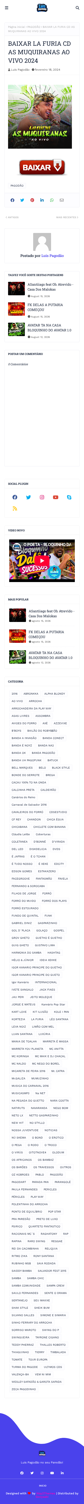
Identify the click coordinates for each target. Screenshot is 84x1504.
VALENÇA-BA (20, 1374)
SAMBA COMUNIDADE (26, 1285)
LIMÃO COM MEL (43, 1026)
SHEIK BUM (42, 1307)
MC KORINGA (20, 1056)
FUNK (48, 915)
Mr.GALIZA (18, 1078)
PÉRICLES (18, 1196)
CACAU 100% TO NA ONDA (29, 782)
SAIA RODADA (46, 1263)
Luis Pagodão (20, 69)
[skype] (69, 497)
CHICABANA (19, 826)
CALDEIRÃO (48, 789)
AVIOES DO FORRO (24, 723)
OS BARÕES (19, 1167)
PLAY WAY (37, 1196)
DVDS (56, 849)
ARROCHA (35, 701)
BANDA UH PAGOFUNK (26, 760)
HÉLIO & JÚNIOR (23, 960)
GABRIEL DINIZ (22, 923)
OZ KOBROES (20, 1174)
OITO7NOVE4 (37, 1152)
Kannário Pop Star (53, 1004)
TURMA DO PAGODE (25, 1367)
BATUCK (52, 760)
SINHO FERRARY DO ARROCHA (32, 1322)
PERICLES (50, 1189)
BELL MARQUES (22, 767)
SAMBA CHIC (35, 1278)
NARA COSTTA (59, 1100)
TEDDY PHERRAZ (23, 1344)
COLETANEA (20, 841)
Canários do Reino (23, 797)
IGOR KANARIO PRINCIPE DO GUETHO (37, 967)
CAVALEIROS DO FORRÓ (27, 812)
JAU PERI (18, 997)
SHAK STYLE (20, 1307)
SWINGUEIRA (20, 1337)
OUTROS (65, 1167)
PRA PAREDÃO (21, 1219)
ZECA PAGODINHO (24, 1389)
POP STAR (54, 1211)
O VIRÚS (17, 1152)
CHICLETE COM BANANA (49, 826)
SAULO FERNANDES (25, 1293)
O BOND (37, 1137)
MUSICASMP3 (20, 1093)
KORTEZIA (18, 1019)
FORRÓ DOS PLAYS (54, 900)
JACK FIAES (47, 989)
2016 (14, 693)
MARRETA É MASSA (55, 1041)
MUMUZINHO (40, 1078)
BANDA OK (19, 752)
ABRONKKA (31, 693)
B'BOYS (16, 730)
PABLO (39, 1174)
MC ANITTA (56, 1048)
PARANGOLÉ (63, 1182)
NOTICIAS (51, 1130)
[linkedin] (62, 1473)
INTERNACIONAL (46, 982)
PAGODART (19, 1182)
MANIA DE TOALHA (24, 1041)
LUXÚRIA (44, 1034)
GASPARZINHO (47, 923)
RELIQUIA (51, 1248)
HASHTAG (53, 952)
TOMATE (17, 1359)
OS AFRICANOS (22, 1159)
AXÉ (45, 723)
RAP (65, 1233)
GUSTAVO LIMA (45, 945)
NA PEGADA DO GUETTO (28, 1100)
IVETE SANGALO (22, 989)
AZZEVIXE (60, 723)
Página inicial (16, 26)
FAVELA (63, 878)
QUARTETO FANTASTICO (44, 1226)
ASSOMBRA (42, 715)
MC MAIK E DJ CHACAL (50, 1056)
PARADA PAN (40, 1182)
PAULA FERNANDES (25, 1189)
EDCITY (59, 863)
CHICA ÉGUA (55, 819)
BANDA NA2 (46, 745)
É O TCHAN (38, 856)
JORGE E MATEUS (23, 1004)
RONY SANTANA (43, 1256)
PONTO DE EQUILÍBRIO (27, 1211)
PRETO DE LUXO (47, 1219)
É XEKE (43, 863)
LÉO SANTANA (59, 1019)
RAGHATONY (49, 1233)
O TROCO (51, 1145)
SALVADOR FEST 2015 (52, 1270)
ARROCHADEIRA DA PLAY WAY (31, 708)
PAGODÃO (33, 26)
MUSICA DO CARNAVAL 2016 (30, 1085)
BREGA (50, 775)
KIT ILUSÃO (40, 1011)
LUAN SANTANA (22, 1034)
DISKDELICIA (38, 849)
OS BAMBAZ (46, 1159)
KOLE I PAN (61, 1011)
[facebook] (15, 497)
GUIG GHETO (20, 945)
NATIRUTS (18, 1108)
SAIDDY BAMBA (22, 1270)
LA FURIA (37, 1019)
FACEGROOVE (21, 878)
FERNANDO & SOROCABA (28, 886)
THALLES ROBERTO (53, 1344)
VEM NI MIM (43, 1374)
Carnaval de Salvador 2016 (29, 804)
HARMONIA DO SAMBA (26, 952)
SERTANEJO (20, 1300)
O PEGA (17, 1145)
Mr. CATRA (58, 1071)
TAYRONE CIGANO (47, 1337)
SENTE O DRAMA (55, 1293)
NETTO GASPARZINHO (43, 1115)
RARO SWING (36, 1241)
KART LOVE (19, 1011)
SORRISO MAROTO (24, 1330)
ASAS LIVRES (20, 715)
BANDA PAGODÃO (43, 752)
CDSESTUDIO (58, 812)
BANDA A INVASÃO (24, 738)
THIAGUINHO (20, 1352)
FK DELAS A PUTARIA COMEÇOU (45, 307)
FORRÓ (47, 893)
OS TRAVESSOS (43, 1167)
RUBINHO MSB (21, 1263)
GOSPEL (59, 930)
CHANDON (34, 819)
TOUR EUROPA (37, 1359)
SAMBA (16, 1278)
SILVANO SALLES (23, 1315)
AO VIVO (17, 701)
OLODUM (58, 1152)
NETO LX (17, 1115)
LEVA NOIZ (19, 1026)
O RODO (33, 1145)
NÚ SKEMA (19, 1137)
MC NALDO (19, 1063)
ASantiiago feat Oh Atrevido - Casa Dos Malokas (50, 287)
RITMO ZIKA (19, 1256)
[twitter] (28, 497)
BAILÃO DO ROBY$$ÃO (42, 730)
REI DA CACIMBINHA (25, 1248)
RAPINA (17, 1241)
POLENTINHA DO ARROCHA (30, 1204)
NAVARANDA (39, 1108)
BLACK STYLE (61, 767)
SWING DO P (50, 1330)
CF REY (16, 819)
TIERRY (39, 1352)
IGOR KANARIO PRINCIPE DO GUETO (36, 974)
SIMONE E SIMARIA (53, 1315)
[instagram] (42, 497)
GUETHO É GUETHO (49, 937)
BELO (42, 767)
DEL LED (17, 849)
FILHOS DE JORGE (24, 893)
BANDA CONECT (53, 738)
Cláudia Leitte (21, 834)
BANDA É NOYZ (22, 745)
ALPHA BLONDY (54, 693)
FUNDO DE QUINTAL (25, 915)
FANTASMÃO (44, 878)
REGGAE (56, 1241)
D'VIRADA (58, 841)
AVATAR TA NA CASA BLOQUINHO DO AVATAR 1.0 (49, 328)
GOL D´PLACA (21, 930)
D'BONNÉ (40, 841)
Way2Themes (45, 1493)
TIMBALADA (58, 1352)
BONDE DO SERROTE (26, 775)
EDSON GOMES (22, 871)
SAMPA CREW (56, 1285)
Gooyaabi (42, 1496)
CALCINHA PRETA (23, 789)
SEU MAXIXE (42, 1300)
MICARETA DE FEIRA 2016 (28, 1071)
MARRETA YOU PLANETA (27, 1048)
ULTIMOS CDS (53, 1367)
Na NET (40, 1093)
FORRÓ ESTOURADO (25, 908)
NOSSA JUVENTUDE (25, 1130)
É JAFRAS (18, 856)
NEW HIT (18, 1122)
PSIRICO (17, 1226)
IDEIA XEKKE (48, 960)
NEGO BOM (60, 1108)
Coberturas (43, 834)
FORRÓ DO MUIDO (24, 900)
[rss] (15, 508)
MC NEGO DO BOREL (46, 1063)
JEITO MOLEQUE (41, 997)
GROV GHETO (21, 937)
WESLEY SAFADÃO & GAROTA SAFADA (37, 1381)
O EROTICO (56, 1137)
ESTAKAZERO (47, 871)
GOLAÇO (41, 930)
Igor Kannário (20, 982)
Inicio (42, 1485)
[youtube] (55, 497)
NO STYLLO (37, 1122)
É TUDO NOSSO (22, 863)
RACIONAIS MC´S (23, 1233)
